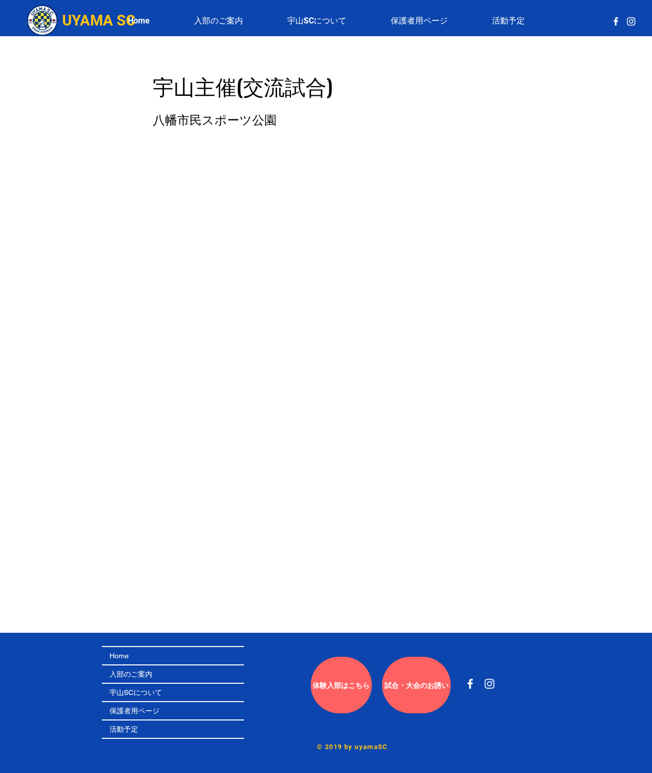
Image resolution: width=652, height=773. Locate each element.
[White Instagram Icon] (631, 21)
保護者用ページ (134, 711)
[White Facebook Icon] (615, 21)
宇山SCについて (136, 692)
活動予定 (124, 729)
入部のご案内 (131, 674)
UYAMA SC (98, 20)
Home (119, 656)
